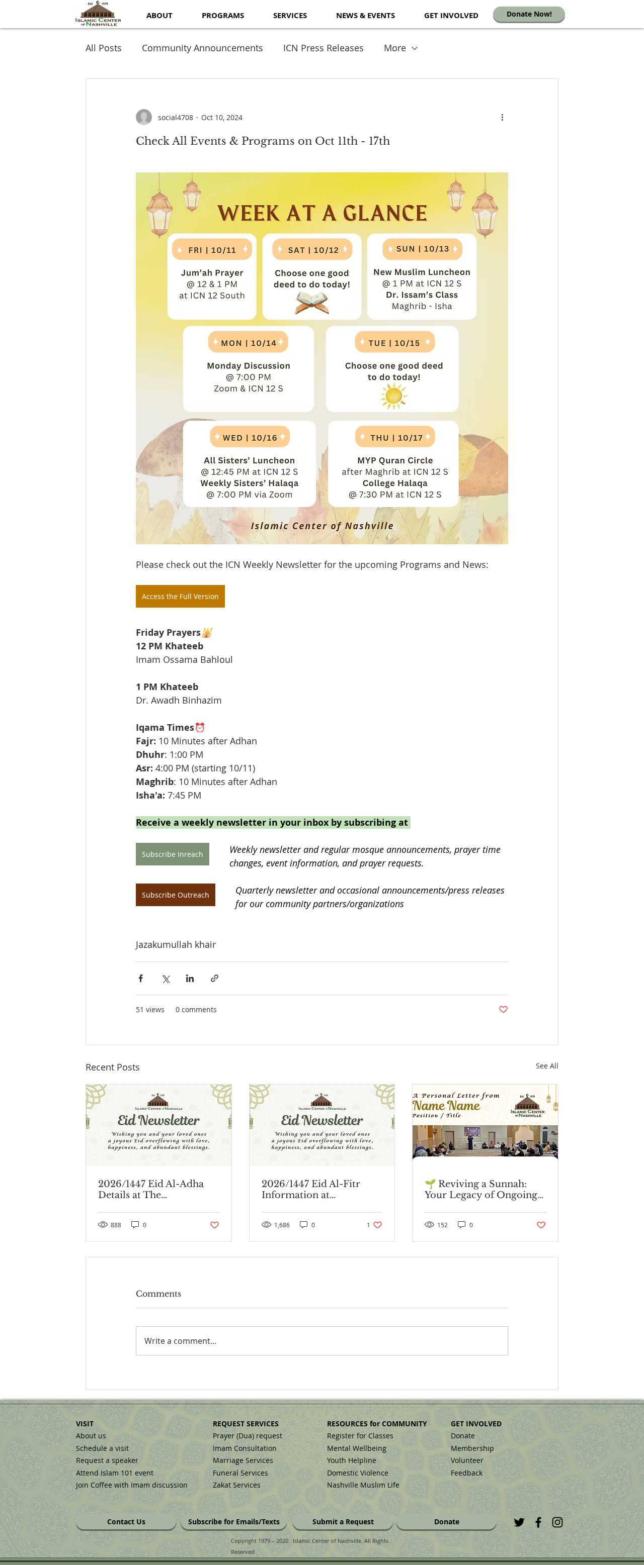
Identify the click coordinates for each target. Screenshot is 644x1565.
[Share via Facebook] (140, 978)
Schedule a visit (102, 1448)
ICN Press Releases (323, 48)
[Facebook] (538, 1522)
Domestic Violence (357, 1473)
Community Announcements (202, 48)
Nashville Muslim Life (363, 1485)
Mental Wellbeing (357, 1448)
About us (91, 1435)
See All (547, 1065)
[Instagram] (557, 1522)
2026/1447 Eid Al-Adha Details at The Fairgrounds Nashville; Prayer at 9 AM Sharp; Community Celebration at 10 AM (154, 1190)
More (395, 48)
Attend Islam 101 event (114, 1473)
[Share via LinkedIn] (190, 978)
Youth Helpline (351, 1460)
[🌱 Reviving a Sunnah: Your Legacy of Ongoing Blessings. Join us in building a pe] (485, 1125)
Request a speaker (107, 1460)
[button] (159, 15)
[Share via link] (214, 978)
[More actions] (502, 117)
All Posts (104, 48)
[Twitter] (519, 1522)
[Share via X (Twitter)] (165, 978)
